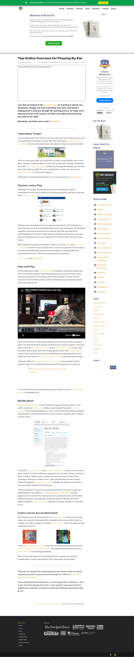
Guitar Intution (24, 551)
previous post (59, 517)
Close (105, 14)
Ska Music (100, 277)
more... (96, 353)
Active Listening (100, 326)
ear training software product (46, 361)
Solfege (100, 210)
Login (20, 645)
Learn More (105, 100)
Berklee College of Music (28, 405)
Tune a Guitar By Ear (104, 248)
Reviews (96, 9)
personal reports (25, 172)
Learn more (23, 258)
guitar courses (58, 523)
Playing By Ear (61, 62)
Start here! (55, 121)
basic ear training (34, 470)
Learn (21, 628)
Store (87, 9)
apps (68, 244)
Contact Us (22, 634)
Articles (79, 9)
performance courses (43, 482)
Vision (61, 9)
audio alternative (62, 347)
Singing (96, 349)
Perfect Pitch (99, 322)
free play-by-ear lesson (35, 545)
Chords (96, 310)
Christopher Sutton (25, 62)
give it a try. (38, 258)
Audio (95, 329)
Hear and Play (45, 271)
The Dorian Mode (103, 219)
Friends (105, 9)
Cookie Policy (23, 640)
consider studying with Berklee (56, 493)
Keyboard (97, 345)
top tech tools (50, 105)
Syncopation (101, 243)
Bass (95, 337)
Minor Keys (101, 282)
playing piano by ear (40, 347)
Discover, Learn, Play (31, 195)
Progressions (99, 314)
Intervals (97, 306)
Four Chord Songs (103, 238)
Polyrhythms (102, 292)
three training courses (36, 166)
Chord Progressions (104, 252)
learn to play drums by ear (50, 356)
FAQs (20, 631)
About (113, 9)
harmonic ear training (55, 470)
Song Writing (99, 333)
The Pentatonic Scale (104, 224)
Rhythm (96, 318)
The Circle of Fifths (104, 205)
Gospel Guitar (75, 350)
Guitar (96, 341)
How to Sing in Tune (104, 233)
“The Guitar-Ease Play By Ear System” (34, 548)
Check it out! (54, 43)
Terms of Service (24, 642)
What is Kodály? (103, 229)
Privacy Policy (23, 637)
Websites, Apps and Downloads (47, 62)
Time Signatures (103, 287)
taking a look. (75, 177)
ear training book (40, 501)
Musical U (37, 604)
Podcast (70, 9)
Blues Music (101, 272)
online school (38, 408)
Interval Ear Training (104, 214)
